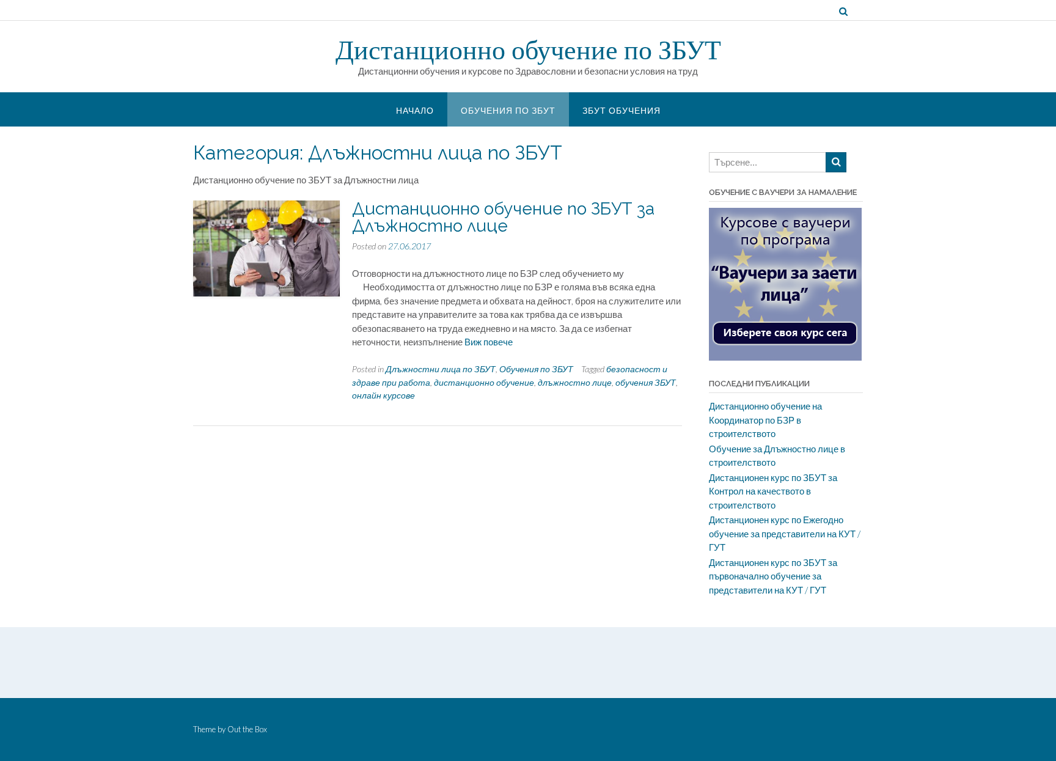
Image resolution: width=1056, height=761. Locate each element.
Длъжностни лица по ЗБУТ (441, 369)
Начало (415, 110)
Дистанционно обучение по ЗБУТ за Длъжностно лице (503, 217)
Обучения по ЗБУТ (508, 110)
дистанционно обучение (484, 382)
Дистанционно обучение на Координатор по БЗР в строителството (765, 419)
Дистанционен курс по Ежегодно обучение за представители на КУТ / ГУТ (784, 533)
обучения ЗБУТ (645, 382)
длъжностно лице (575, 382)
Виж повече (488, 341)
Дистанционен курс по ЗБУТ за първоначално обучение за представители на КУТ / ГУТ (773, 576)
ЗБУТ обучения (621, 110)
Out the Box (247, 729)
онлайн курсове (383, 395)
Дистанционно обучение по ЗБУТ (528, 49)
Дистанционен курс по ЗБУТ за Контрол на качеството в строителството (773, 491)
